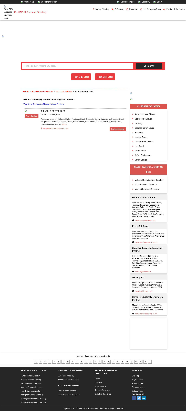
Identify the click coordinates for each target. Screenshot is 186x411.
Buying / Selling (102, 9)
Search (150, 65)
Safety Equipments (143, 155)
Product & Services (174, 9)
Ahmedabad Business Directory (33, 402)
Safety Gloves (141, 160)
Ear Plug (138, 123)
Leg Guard (139, 146)
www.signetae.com (143, 272)
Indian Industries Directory (68, 380)
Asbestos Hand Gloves (145, 114)
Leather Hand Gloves (144, 141)
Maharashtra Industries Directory (149, 180)
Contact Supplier (118, 129)
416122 (53, 115)
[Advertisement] (93, 39)
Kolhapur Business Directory (32, 395)
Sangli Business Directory (31, 383)
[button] (128, 2)
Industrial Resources (103, 394)
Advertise (133, 9)
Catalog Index (137, 391)
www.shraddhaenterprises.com (55, 128)
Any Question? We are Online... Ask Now (180, 405)
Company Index (138, 387)
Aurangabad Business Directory (33, 399)
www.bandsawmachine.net (146, 242)
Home (26, 92)
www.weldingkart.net (143, 291)
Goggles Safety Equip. (144, 128)
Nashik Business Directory (31, 391)
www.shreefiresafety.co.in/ (146, 314)
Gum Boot (139, 132)
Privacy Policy (100, 386)
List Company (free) (152, 9)
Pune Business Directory (146, 184)
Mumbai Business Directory (147, 189)
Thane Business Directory (31, 380)
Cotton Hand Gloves (143, 119)
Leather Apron (141, 137)
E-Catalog (119, 9)
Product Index (137, 383)
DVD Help (135, 376)
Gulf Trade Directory (66, 376)
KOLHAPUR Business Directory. (93, 408)
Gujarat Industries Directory (69, 395)
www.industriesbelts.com (145, 220)
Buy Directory (137, 380)
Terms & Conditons (102, 390)
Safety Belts (140, 151)
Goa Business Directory (67, 391)
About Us (98, 383)
